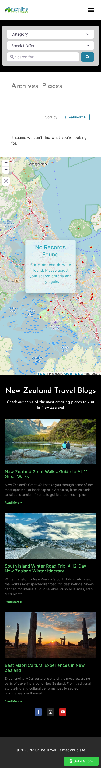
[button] (91, 10)
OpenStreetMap (74, 373)
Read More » (13, 502)
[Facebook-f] (38, 712)
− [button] (6, 169)
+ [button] (6, 162)
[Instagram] (50, 712)
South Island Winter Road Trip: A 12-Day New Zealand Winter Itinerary (45, 569)
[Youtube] (62, 712)
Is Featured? (74, 117)
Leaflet (42, 373)
